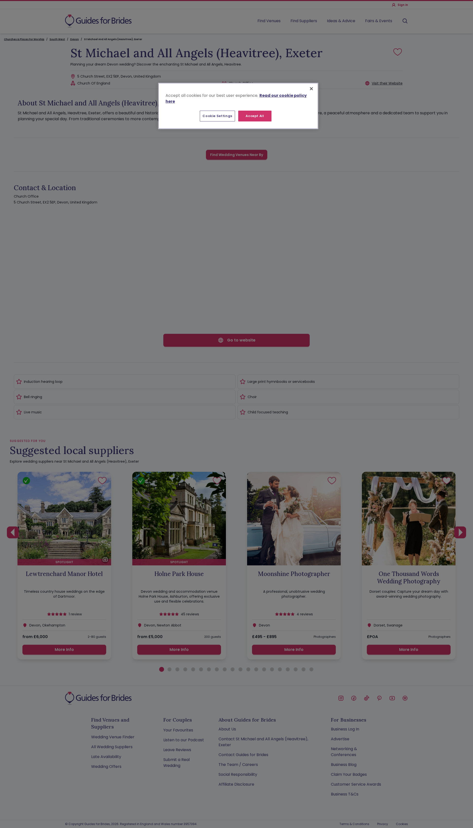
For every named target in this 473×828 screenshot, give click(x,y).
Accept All (255, 116)
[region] (238, 106)
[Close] (311, 88)
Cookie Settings (217, 116)
